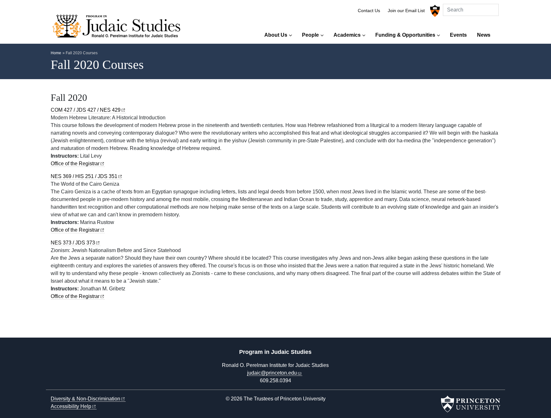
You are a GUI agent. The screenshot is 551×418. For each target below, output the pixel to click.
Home (56, 53)
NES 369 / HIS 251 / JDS (84, 176)
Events (458, 35)
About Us (275, 35)
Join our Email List (406, 10)
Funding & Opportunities (405, 35)
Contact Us (369, 10)
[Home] (118, 28)
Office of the (75, 163)
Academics (347, 35)
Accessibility (71, 406)
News (483, 35)
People (310, 35)
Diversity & (85, 398)
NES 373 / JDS (73, 242)
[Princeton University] (434, 11)
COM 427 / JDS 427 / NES (86, 110)
